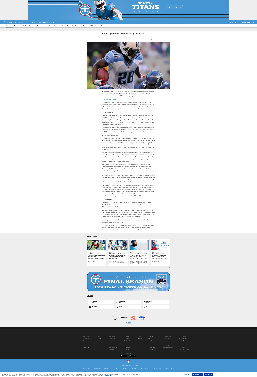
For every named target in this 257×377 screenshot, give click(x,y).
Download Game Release (110, 99)
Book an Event (152, 340)
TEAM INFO (99, 331)
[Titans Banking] (123, 318)
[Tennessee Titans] (128, 362)
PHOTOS (139, 331)
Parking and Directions (152, 338)
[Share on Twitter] (148, 39)
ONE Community (168, 338)
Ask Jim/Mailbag (112, 336)
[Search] (230, 22)
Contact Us (184, 334)
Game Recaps (112, 345)
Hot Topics (112, 342)
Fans (139, 340)
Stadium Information (152, 334)
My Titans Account (85, 334)
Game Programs (112, 349)
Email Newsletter (184, 340)
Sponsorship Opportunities (184, 338)
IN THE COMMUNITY (168, 331)
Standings (99, 342)
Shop (184, 351)
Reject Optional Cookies (197, 374)
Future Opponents (71, 334)
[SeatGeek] (133, 318)
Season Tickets (86, 336)
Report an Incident (152, 347)
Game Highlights (127, 340)
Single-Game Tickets (86, 338)
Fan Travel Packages (85, 347)
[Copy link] (153, 39)
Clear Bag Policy (152, 336)
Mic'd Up (126, 342)
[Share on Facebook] (145, 39)
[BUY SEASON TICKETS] (128, 282)
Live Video (127, 334)
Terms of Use (184, 345)
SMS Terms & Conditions (184, 349)
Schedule (71, 331)
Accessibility (184, 347)
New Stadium (152, 349)
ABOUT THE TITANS (184, 331)
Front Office (99, 340)
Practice (139, 336)
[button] (127, 267)
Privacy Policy (184, 342)
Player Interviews (127, 347)
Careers (184, 336)
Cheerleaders (139, 338)
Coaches (99, 338)
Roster (99, 336)
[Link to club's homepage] (3, 22)
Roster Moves (112, 338)
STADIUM (152, 331)
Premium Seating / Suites (85, 342)
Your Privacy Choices (145, 368)
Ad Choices (134, 368)
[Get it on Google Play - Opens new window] (133, 356)
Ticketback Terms (86, 345)
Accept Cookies (208, 374)
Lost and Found (152, 345)
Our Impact (168, 345)
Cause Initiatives (168, 336)
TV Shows (127, 336)
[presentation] (169, 268)
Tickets (85, 331)
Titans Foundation (168, 340)
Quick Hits (112, 340)
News (112, 331)
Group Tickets (85, 340)
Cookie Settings (157, 368)
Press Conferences (127, 345)
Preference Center (170, 368)
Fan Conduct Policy (152, 342)
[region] (128, 374)
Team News (112, 334)
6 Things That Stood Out (112, 347)
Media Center (168, 334)
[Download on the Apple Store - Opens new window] (123, 356)
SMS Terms (116, 368)
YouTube (127, 349)
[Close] (254, 374)
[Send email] (151, 39)
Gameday (139, 334)
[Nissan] (114, 318)
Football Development (168, 342)
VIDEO (127, 331)
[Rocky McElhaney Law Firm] (142, 318)
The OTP (127, 338)
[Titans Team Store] (128, 322)
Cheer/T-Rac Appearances (168, 347)
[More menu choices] (55, 22)
